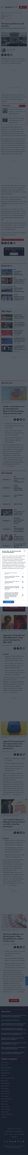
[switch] (22, 577)
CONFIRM (8, 601)
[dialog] (14, 577)
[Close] (25, 551)
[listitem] (14, 573)
